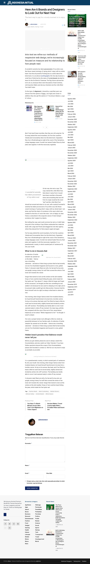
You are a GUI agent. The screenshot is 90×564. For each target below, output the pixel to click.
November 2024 (72, 153)
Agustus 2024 (71, 160)
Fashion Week (33, 391)
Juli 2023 (70, 194)
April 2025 (70, 140)
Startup (37, 26)
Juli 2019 (70, 292)
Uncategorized (39, 539)
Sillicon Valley (30, 394)
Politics (37, 516)
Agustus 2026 (71, 98)
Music (27, 541)
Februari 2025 (72, 145)
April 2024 (70, 171)
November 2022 (72, 214)
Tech (36, 532)
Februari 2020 (72, 279)
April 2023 (70, 202)
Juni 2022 (70, 227)
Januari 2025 (71, 147)
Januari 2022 (71, 240)
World (37, 541)
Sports (37, 527)
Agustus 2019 (71, 289)
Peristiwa (38, 514)
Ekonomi (27, 516)
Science (37, 523)
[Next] (46, 127)
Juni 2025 (70, 134)
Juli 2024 (70, 163)
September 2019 (72, 287)
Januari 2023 (71, 209)
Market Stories (55, 391)
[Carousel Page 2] (43, 48)
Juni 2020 (70, 271)
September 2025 (72, 127)
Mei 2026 (70, 106)
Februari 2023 (72, 207)
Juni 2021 (70, 253)
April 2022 (70, 233)
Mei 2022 (70, 230)
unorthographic (45, 76)
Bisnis (27, 511)
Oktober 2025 (71, 124)
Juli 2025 (70, 132)
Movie (27, 539)
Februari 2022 (72, 238)
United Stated (40, 394)
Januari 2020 (71, 282)
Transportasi (39, 534)
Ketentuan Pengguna (66, 561)
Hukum (27, 532)
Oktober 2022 (71, 217)
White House (49, 394)
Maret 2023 (71, 204)
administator (33, 24)
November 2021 (72, 245)
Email (27, 473)
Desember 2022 (72, 212)
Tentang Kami (76, 561)
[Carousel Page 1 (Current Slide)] (41, 48)
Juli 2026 (70, 101)
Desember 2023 (72, 181)
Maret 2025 (71, 142)
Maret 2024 (71, 173)
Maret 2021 (71, 256)
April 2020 (70, 274)
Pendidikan (38, 509)
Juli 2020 (70, 269)
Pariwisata (38, 507)
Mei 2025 (70, 137)
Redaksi (84, 561)
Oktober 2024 (71, 155)
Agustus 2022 (71, 222)
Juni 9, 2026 (38, 122)
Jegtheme (38, 561)
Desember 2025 (72, 119)
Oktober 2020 (71, 263)
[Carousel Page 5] (48, 48)
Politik (37, 518)
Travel (41, 26)
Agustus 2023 (71, 191)
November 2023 (72, 183)
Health (27, 530)
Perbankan (38, 511)
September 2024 (72, 158)
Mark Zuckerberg (44, 391)
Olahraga (38, 505)
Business (27, 514)
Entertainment (29, 518)
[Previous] (43, 127)
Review (37, 521)
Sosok (37, 525)
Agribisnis (28, 505)
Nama (27, 465)
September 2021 (72, 251)
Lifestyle (27, 534)
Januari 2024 (71, 178)
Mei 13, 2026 (59, 118)
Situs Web (49, 473)
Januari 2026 (71, 117)
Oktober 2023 (71, 186)
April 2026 (70, 109)
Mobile (33, 26)
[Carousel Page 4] (46, 48)
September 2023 (72, 189)
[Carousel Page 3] (45, 48)
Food (26, 523)
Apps (26, 507)
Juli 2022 (70, 225)
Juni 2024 (70, 165)
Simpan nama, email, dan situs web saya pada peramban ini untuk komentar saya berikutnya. (46, 482)
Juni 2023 (70, 196)
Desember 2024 (72, 150)
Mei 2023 (70, 199)
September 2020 (72, 266)
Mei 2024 (70, 168)
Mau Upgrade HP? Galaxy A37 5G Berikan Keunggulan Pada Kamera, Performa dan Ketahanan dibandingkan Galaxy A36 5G (38, 113)
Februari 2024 (72, 176)
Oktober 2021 (71, 248)
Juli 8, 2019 (43, 24)
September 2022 (72, 220)
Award (27, 509)
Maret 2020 (71, 276)
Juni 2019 (70, 294)
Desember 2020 (72, 261)
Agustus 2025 (71, 129)
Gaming (27, 527)
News (26, 543)
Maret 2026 (71, 111)
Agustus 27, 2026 (74, 25)
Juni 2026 (70, 104)
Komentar (28, 443)
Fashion (27, 521)
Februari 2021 (72, 258)
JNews (9, 561)
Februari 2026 (72, 114)
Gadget (28, 26)
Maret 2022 (71, 235)
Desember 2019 (72, 284)
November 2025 (72, 122)
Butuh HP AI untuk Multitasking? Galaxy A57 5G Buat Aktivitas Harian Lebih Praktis (60, 111)
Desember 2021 (72, 243)
